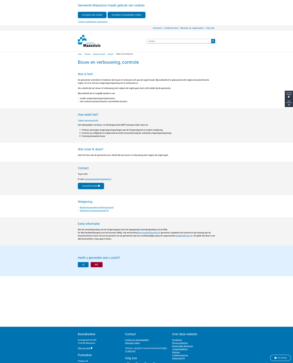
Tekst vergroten (289, 101)
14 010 (137, 348)
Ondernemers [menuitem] (171, 28)
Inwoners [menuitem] (157, 28)
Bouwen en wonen (99, 54)
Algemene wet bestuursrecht (93, 210)
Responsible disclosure (182, 346)
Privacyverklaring (180, 343)
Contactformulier (89, 186)
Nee (96, 264)
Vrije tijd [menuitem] (210, 28)
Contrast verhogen (289, 93)
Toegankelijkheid (179, 349)
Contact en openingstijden (137, 340)
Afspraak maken (132, 343)
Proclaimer (177, 340)
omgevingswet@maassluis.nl (97, 179)
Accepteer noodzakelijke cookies (126, 15)
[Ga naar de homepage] (89, 41)
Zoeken (213, 41)
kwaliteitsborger (183, 236)
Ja (83, 264)
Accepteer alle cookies (92, 15)
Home (80, 54)
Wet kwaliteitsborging (148, 232)
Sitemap (176, 352)
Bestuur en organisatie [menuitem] (191, 28)
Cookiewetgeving (180, 355)
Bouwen (110, 54)
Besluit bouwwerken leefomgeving (95, 207)
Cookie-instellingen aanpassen (92, 21)
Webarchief (177, 358)
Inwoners (87, 54)
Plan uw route (84, 348)
